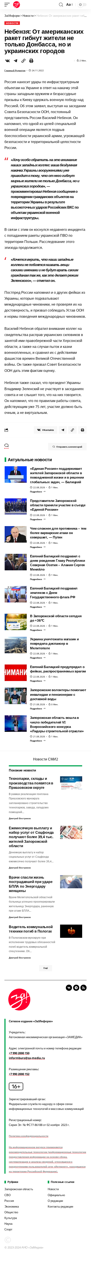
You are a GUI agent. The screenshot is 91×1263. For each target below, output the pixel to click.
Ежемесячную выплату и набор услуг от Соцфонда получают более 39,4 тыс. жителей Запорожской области (31, 837)
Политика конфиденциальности (28, 1136)
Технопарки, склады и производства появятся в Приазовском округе (31, 783)
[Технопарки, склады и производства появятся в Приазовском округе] (71, 782)
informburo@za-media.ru (27, 1058)
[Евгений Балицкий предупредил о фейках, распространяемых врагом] (16, 673)
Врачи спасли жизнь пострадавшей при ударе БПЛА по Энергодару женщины (30, 884)
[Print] (31, 60)
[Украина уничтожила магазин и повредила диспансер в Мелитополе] (16, 645)
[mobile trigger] (8, 4)
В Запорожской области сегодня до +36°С (56, 618)
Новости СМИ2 (45, 759)
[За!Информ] (16, 4)
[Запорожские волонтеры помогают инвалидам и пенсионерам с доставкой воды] (16, 696)
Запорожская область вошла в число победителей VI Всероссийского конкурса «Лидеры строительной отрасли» (57, 724)
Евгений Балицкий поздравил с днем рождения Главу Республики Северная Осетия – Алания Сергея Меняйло (57, 563)
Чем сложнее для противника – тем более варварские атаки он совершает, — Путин (58, 533)
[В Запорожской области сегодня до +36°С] (16, 622)
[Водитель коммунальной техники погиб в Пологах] (71, 931)
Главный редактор (14, 70)
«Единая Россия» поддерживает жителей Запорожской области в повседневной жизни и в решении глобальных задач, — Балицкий (57, 475)
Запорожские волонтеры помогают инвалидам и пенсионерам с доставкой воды (58, 694)
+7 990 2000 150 (19, 1053)
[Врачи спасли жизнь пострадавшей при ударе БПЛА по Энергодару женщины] (71, 881)
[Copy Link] (23, 60)
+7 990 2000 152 (19, 1074)
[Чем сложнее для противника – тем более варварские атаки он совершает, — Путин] (16, 534)
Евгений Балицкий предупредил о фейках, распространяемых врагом (58, 669)
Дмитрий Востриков (20, 818)
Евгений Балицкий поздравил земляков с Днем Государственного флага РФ (54, 592)
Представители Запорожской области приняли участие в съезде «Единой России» (57, 505)
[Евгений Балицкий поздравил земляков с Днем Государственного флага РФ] (16, 594)
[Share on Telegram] (15, 60)
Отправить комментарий (69, 446)
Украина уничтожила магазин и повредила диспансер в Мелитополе (54, 643)
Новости (12, 23)
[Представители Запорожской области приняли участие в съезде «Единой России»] (16, 506)
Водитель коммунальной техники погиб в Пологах (31, 929)
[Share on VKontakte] (7, 60)
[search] (61, 4)
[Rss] (83, 988)
